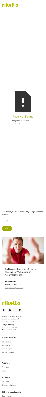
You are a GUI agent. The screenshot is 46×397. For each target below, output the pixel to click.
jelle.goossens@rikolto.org (14, 288)
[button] (40, 5)
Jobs (4, 370)
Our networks (7, 381)
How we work (7, 345)
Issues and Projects (9, 385)
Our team (5, 367)
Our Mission (6, 341)
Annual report (7, 349)
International (6, 396)
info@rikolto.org (8, 325)
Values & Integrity (8, 352)
